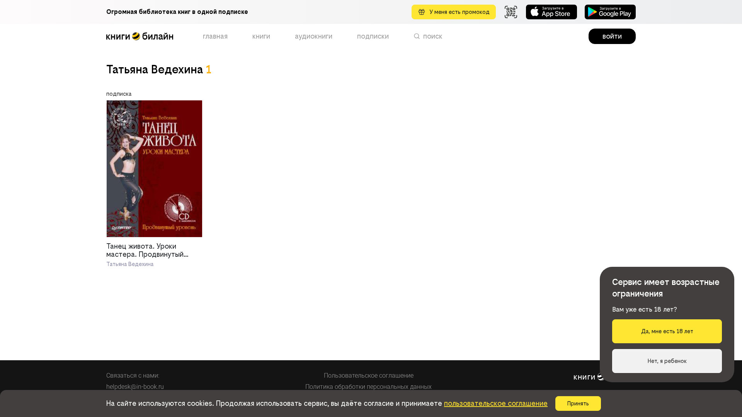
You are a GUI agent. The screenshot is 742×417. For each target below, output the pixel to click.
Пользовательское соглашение (369, 375)
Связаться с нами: (132, 375)
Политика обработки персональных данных (368, 386)
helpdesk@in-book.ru (135, 386)
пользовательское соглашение (496, 403)
